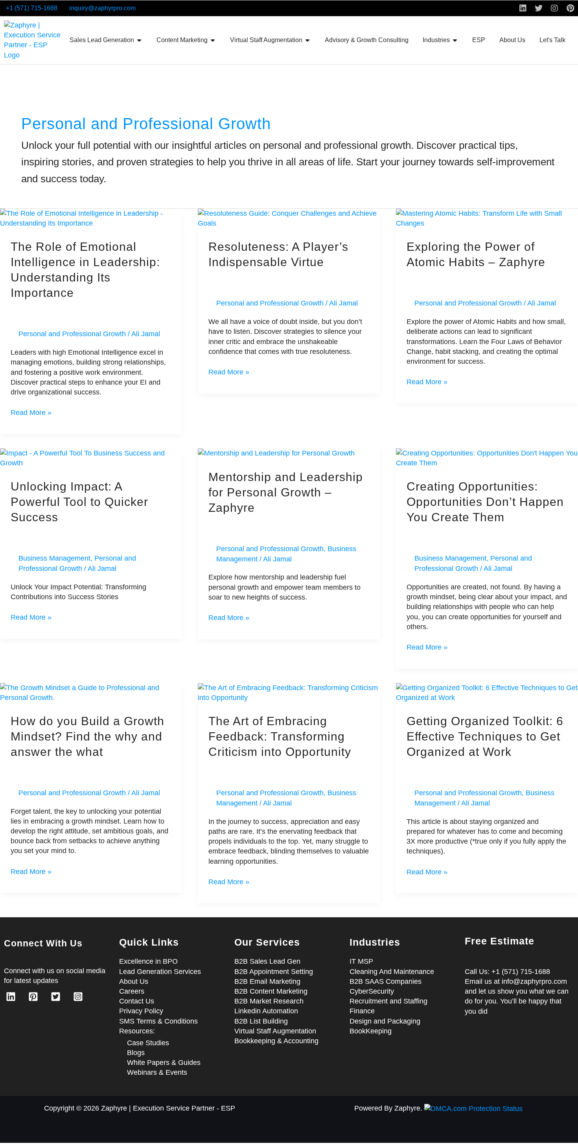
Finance (362, 1011)
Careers (131, 991)
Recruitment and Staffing (388, 1001)
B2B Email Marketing (267, 981)
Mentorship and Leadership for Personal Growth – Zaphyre (285, 492)
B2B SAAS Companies (386, 981)
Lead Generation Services (160, 972)
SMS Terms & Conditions (158, 1021)
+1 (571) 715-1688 (31, 8)
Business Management (54, 558)
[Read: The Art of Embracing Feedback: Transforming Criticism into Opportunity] (289, 692)
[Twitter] (56, 996)
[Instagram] (78, 996)
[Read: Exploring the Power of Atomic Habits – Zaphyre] (487, 218)
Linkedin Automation (266, 1011)
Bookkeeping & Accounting (276, 1041)
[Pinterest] (33, 996)
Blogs (136, 1053)
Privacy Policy (141, 1011)
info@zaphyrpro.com (534, 981)
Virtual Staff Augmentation (275, 1031)
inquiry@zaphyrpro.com (102, 8)
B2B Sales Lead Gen (267, 961)
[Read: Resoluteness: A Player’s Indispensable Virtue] (289, 218)
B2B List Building (261, 1021)
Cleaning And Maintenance (392, 972)
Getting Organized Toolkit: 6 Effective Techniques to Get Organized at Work (485, 736)
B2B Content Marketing (270, 991)
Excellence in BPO (148, 961)
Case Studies (148, 1043)
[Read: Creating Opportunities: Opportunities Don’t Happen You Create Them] (487, 458)
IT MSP (361, 961)
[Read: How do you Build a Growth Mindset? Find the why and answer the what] (91, 692)
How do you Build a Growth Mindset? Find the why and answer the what (87, 736)
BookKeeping (371, 1031)
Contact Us (136, 1001)
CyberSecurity (372, 991)
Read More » (31, 412)
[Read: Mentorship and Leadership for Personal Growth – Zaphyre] (276, 453)
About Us (133, 981)
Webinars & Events (157, 1072)
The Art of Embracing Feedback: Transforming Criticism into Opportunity (279, 736)
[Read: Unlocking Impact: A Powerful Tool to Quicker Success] (91, 458)
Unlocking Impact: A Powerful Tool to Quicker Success (79, 502)
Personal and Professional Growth (72, 334)
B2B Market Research (269, 1001)
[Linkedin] (11, 996)
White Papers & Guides (164, 1062)
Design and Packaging (385, 1021)
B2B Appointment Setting (273, 972)
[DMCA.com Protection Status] (473, 1108)
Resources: (137, 1031)
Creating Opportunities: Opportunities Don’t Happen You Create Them (485, 502)
